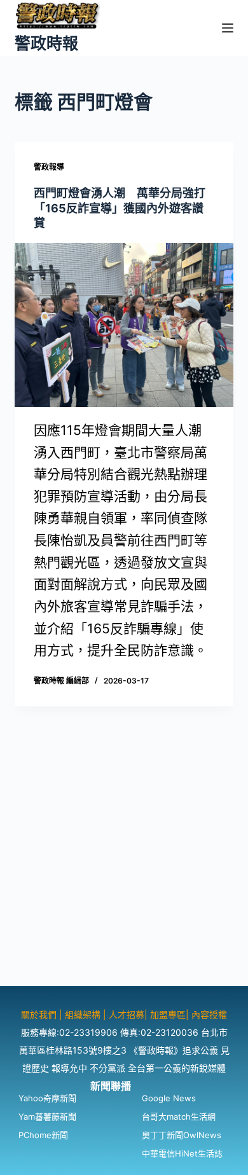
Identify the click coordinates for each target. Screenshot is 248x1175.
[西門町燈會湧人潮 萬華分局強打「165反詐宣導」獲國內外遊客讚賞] (124, 324)
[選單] (227, 28)
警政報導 (49, 167)
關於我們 (40, 1014)
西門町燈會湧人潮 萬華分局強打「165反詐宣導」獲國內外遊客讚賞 (119, 208)
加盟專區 (168, 1014)
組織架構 (82, 1014)
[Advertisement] (124, 862)
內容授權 (209, 1014)
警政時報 (46, 43)
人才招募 (126, 1014)
